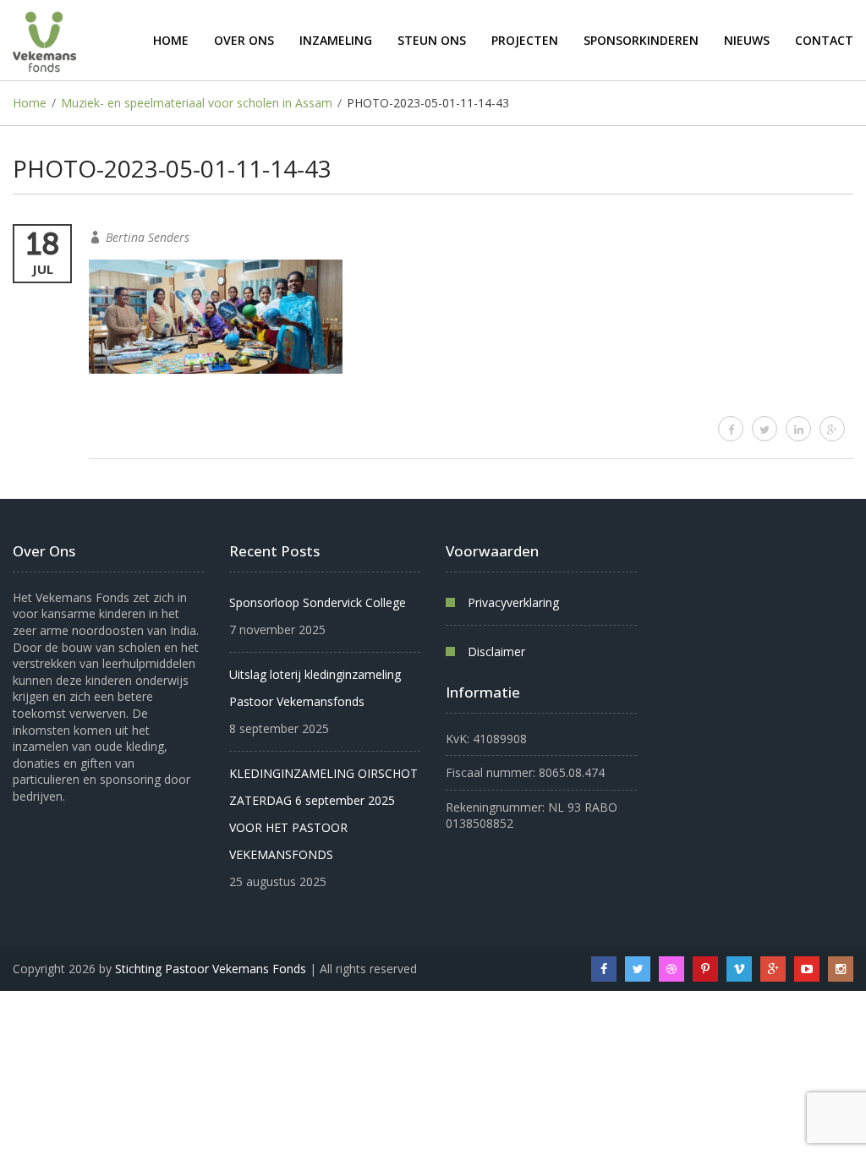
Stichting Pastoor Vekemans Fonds (210, 969)
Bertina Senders (147, 237)
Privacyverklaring (513, 602)
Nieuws (747, 40)
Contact (824, 40)
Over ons (244, 40)
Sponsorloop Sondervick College (317, 602)
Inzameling (335, 40)
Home (171, 40)
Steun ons (431, 40)
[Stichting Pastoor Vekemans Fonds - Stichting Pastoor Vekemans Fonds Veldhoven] (44, 40)
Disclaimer (496, 651)
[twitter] (764, 428)
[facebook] (730, 428)
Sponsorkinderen (641, 40)
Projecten (524, 40)
